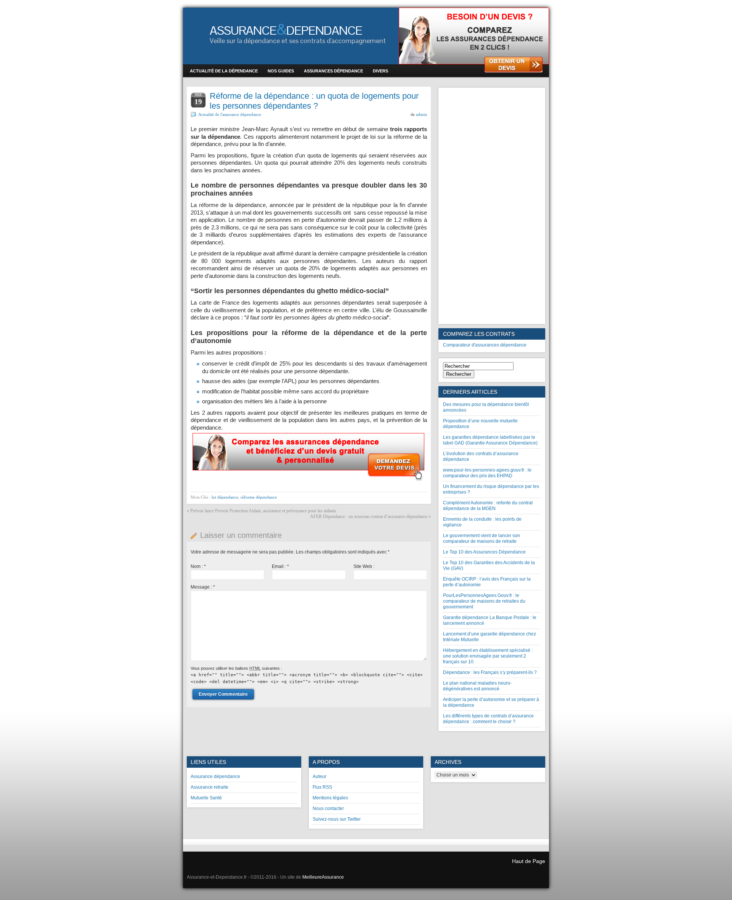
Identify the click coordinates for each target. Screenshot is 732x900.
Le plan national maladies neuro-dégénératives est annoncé (477, 685)
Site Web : (363, 566)
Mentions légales (330, 798)
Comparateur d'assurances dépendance (485, 345)
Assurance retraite (209, 787)
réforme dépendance (259, 497)
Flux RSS (322, 787)
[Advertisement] (492, 205)
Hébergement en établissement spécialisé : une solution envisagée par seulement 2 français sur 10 (488, 656)
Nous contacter (328, 808)
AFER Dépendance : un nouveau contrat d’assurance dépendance (368, 516)
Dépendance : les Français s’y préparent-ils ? (490, 672)
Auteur (319, 776)
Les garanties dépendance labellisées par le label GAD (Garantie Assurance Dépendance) (490, 440)
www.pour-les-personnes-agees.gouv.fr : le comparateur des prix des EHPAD (487, 472)
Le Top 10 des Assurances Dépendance (484, 552)
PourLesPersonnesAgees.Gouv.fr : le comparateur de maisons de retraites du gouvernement (484, 601)
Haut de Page (528, 861)
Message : (203, 587)
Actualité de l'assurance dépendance (229, 114)
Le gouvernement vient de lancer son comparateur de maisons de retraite (481, 538)
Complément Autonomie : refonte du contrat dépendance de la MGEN (488, 505)
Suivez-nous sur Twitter (337, 819)
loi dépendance (225, 497)
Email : (280, 566)
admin (421, 114)
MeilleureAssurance (323, 877)
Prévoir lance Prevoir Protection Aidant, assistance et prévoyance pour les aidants (263, 510)
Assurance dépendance (215, 776)
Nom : (198, 566)
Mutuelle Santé (206, 798)
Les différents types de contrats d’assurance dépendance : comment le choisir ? (488, 718)
